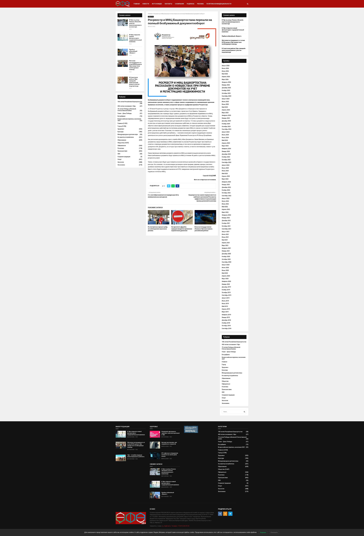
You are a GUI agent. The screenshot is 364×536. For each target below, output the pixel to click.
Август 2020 (225, 265)
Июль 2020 (225, 267)
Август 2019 (225, 298)
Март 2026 (225, 79)
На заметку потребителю (126, 137)
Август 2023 (225, 165)
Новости (145, 4)
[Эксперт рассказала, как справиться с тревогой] (155, 445)
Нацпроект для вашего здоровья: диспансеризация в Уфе (170, 433)
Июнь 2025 (225, 104)
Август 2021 (225, 231)
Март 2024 (225, 146)
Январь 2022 (226, 218)
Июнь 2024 (225, 137)
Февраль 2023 (226, 182)
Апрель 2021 (226, 242)
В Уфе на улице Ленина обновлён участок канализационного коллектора (232, 21)
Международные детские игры (128, 134)
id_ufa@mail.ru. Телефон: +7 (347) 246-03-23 (175, 526)
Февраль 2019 (226, 314)
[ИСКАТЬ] (244, 412)
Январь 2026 (226, 85)
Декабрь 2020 (226, 253)
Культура (120, 131)
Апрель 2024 (226, 143)
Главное (120, 123)
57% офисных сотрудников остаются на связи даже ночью (169, 454)
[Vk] (220, 514)
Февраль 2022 (226, 215)
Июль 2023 (225, 168)
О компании (179, 4)
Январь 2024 (226, 151)
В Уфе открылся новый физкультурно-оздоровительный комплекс (135, 38)
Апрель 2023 (226, 176)
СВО (119, 154)
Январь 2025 (226, 118)
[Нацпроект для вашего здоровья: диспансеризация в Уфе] (155, 434)
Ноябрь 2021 (226, 223)
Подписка (190, 4)
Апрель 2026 (226, 76)
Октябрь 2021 (226, 226)
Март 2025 (225, 112)
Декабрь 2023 (226, 154)
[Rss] (225, 514)
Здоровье (121, 129)
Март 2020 (225, 278)
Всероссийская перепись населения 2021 (231, 447)
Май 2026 (225, 74)
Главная (137, 4)
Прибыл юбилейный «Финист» (133, 51)
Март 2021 (225, 245)
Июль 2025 (225, 101)
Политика (121, 148)
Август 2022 (225, 198)
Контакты (168, 4)
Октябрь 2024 (226, 126)
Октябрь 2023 (226, 159)
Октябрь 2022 (226, 193)
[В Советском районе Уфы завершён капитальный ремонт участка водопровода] (123, 80)
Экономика (121, 165)
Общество (150, 16)
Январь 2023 (226, 184)
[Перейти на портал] (191, 432)
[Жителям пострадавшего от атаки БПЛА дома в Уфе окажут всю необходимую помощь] (123, 63)
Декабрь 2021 (226, 220)
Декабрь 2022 (226, 187)
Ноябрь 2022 (226, 190)
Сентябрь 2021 (226, 229)
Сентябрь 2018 (226, 328)
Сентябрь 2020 (226, 262)
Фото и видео (157, 4)
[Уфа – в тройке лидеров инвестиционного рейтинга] (121, 457)
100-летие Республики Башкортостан (130, 101)
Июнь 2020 (225, 270)
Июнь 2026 (225, 71)
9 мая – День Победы (125, 113)
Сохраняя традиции (124, 156)
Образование (122, 140)
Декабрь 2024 (226, 121)
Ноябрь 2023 (226, 157)
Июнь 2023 (225, 170)
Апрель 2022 (226, 209)
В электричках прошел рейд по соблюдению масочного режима (157, 229)
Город (120, 126)
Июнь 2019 (225, 303)
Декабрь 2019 (226, 287)
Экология (121, 162)
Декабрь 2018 (226, 320)
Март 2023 (225, 179)
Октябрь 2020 (226, 259)
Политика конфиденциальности (218, 4)
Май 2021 (225, 240)
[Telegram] (230, 514)
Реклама (200, 4)
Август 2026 (225, 65)
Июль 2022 (225, 201)
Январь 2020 (226, 284)
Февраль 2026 (226, 82)
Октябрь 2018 (226, 325)
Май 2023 (225, 173)
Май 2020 (225, 273)
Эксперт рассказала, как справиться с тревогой (169, 443)
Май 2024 (225, 140)
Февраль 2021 (226, 248)
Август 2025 (225, 99)
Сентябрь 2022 (226, 195)
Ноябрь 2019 (226, 289)
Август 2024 (225, 132)
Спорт (119, 159)
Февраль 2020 (226, 281)
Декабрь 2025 (226, 87)
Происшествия (122, 151)
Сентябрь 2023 (226, 162)
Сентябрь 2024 (226, 129)
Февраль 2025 (226, 115)
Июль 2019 (225, 301)
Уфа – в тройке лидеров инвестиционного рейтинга (135, 455)
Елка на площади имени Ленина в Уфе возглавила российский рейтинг (203, 229)
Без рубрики (121, 116)
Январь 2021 (226, 251)
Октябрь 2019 (226, 292)
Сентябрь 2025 (226, 96)
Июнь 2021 (225, 237)
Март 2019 (225, 312)
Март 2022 (225, 212)
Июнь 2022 (225, 204)
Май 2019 (225, 306)
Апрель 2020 (226, 276)
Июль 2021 (225, 234)
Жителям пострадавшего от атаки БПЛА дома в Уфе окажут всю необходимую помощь (135, 65)
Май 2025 (225, 107)
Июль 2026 (225, 68)
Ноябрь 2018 (226, 323)
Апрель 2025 (226, 110)
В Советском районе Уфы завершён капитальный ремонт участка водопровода (134, 82)
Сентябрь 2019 (226, 295)
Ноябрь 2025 (226, 90)
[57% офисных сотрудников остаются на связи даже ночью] (155, 455)
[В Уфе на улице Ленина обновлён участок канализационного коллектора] (123, 22)
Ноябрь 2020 (226, 256)
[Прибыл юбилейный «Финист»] (123, 52)
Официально (122, 145)
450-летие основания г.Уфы (127, 106)
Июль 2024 (225, 134)
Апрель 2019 (226, 309)
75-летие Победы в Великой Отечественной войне (127, 109)
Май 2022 (225, 206)
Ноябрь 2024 (226, 123)
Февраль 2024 (226, 148)
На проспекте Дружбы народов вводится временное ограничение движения (181, 229)
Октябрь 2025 (226, 93)
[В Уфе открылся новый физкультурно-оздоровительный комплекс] (123, 37)
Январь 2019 (226, 317)
